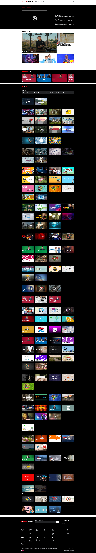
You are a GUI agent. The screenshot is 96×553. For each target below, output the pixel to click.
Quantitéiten (30, 540)
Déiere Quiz (22, 543)
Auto (67, 530)
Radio (43, 1)
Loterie (52, 539)
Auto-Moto (53, 534)
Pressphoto (68, 533)
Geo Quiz (22, 540)
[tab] (22, 4)
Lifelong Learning (38, 540)
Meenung (22, 530)
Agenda (45, 530)
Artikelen (45, 539)
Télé (41, 1)
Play (38, 1)
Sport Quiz (22, 544)
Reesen (37, 529)
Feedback (23, 548)
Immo (45, 537)
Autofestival (30, 529)
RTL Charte (45, 548)
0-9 (23, 92)
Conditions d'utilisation (26, 548)
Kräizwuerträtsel (23, 541)
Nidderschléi (30, 539)
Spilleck (22, 537)
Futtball (52, 529)
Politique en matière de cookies (35, 548)
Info (52, 537)
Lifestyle (67, 529)
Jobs (37, 537)
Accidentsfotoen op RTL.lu (50, 548)
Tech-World (22, 529)
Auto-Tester (30, 530)
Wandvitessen (30, 541)
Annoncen (30, 533)
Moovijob (37, 539)
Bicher (44, 529)
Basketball (53, 530)
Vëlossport (53, 533)
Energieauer (53, 540)
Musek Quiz (22, 539)
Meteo (30, 537)
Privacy (31, 548)
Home (36, 1)
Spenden (37, 530)
